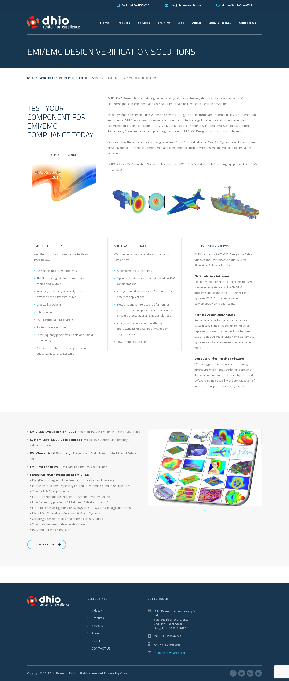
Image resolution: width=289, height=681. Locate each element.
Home (104, 22)
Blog (181, 22)
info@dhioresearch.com (169, 653)
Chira (123, 673)
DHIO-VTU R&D (220, 22)
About (96, 633)
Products (98, 618)
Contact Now (44, 544)
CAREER (97, 641)
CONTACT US (101, 648)
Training (164, 22)
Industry (97, 610)
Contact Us (247, 22)
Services (144, 22)
